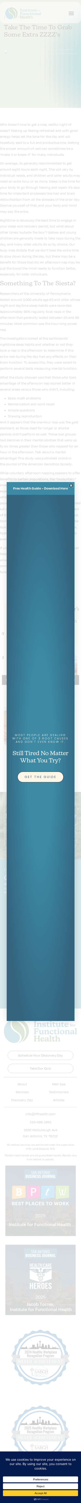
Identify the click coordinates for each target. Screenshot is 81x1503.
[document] (40, 751)
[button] (71, 485)
